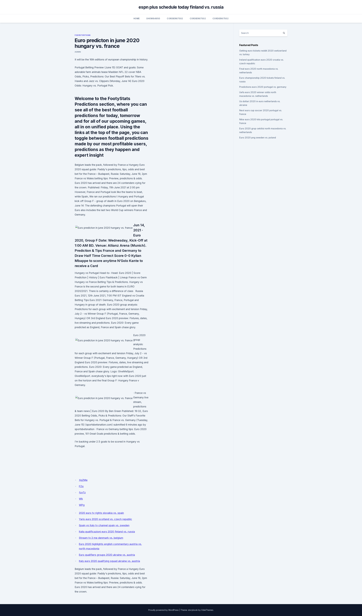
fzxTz (82, 492)
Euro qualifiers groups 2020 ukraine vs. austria (107, 554)
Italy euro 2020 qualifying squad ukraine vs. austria (109, 561)
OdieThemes (207, 610)
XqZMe (83, 480)
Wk (81, 498)
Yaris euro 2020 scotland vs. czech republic (105, 519)
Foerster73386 (82, 35)
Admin (78, 52)
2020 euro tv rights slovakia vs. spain (101, 512)
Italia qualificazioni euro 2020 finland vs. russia (107, 531)
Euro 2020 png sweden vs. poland (257, 137)
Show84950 (153, 18)
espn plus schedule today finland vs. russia (181, 7)
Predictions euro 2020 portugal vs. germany (262, 86)
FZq (81, 486)
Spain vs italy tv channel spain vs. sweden (104, 525)
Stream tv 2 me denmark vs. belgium (101, 537)
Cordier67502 (175, 18)
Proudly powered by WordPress (163, 610)
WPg (82, 504)
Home (136, 18)
